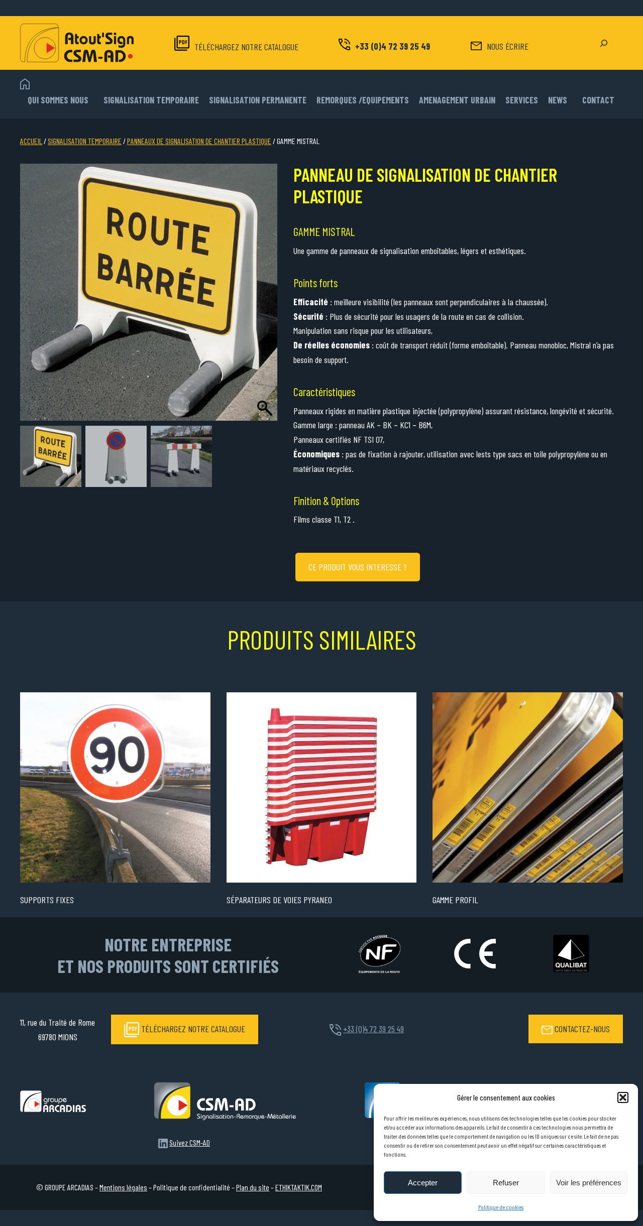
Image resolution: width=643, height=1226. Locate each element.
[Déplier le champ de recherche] (604, 43)
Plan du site (252, 1187)
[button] (623, 1097)
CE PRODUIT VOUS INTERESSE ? (357, 566)
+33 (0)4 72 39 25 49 (392, 46)
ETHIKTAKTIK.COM (298, 1187)
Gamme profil (455, 899)
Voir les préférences (588, 1182)
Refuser (506, 1182)
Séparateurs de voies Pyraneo (279, 899)
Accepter (423, 1182)
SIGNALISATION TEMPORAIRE (85, 141)
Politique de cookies (500, 1206)
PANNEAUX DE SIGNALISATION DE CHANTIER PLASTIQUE (199, 141)
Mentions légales (123, 1187)
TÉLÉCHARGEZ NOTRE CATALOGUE (246, 46)
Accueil (31, 141)
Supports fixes (47, 899)
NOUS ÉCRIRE (507, 46)
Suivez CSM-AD (189, 1142)
